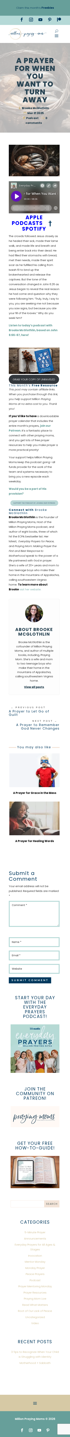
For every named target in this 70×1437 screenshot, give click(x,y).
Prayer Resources (35, 1292)
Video (35, 1323)
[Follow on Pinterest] (50, 20)
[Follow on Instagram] (31, 20)
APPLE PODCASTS (27, 220)
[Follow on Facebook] (22, 20)
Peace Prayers (35, 1274)
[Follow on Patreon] (59, 20)
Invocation (35, 1256)
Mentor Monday (35, 1262)
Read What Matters (35, 1305)
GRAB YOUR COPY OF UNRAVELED (34, 379)
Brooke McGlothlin (35, 108)
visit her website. (30, 589)
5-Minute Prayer (35, 1232)
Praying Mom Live (35, 1298)
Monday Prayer (35, 1268)
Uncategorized (35, 1317)
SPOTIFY (35, 228)
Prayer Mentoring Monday (35, 1286)
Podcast (32, 118)
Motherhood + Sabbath (35, 1363)
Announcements (35, 1238)
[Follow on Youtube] (40, 20)
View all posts (34, 687)
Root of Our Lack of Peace (35, 1311)
